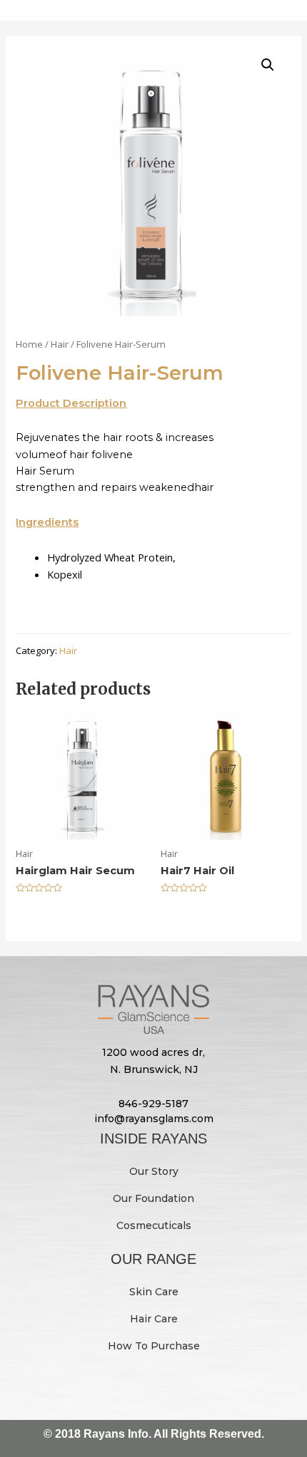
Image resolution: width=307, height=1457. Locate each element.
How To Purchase (154, 1345)
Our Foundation (153, 1198)
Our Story (153, 1171)
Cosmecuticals (153, 1225)
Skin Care (153, 1291)
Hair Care (154, 1318)
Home (29, 344)
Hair (60, 344)
